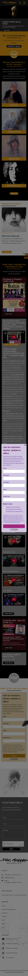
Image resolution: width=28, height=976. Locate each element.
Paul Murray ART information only (14, 511)
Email (4, 468)
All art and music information (13, 507)
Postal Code (6, 496)
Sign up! (14, 526)
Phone (5, 489)
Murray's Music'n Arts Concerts (13, 509)
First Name (6, 475)
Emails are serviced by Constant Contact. (12, 522)
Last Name (6, 482)
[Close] (25, 445)
